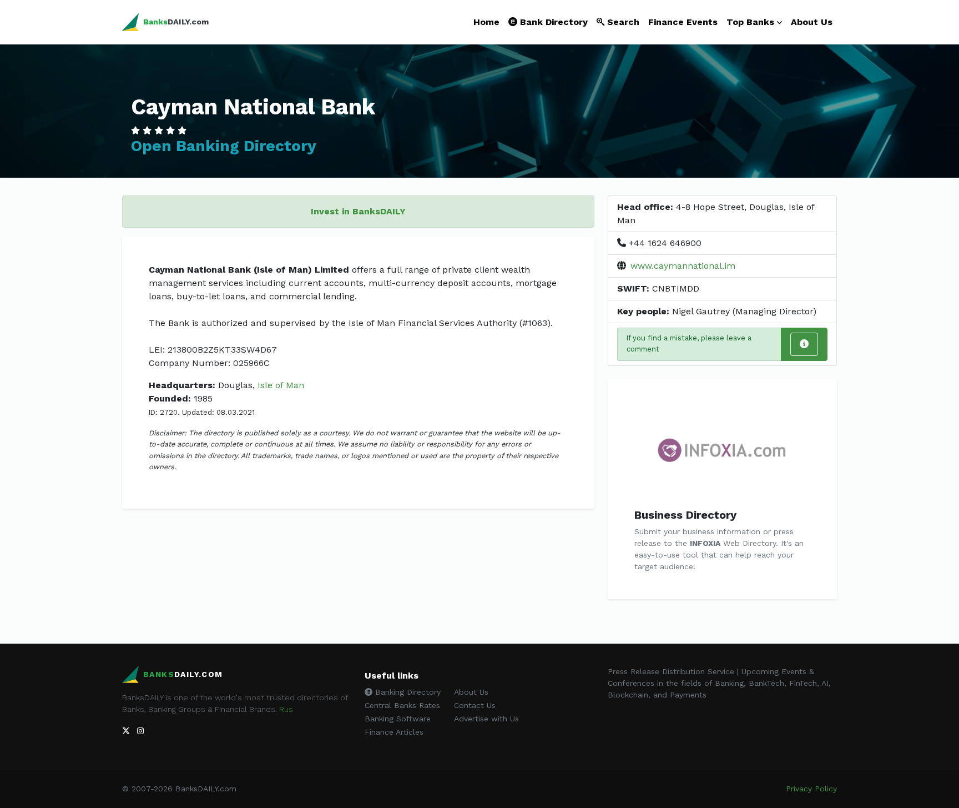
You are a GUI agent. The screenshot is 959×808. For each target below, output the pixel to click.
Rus (286, 709)
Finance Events (683, 22)
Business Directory (685, 514)
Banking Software (398, 718)
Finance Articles (394, 731)
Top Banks (750, 22)
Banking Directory (406, 691)
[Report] (804, 344)
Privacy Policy (811, 788)
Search (621, 22)
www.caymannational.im (682, 265)
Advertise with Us (486, 718)
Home (486, 22)
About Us (811, 22)
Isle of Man (281, 385)
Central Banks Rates (402, 705)
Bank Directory (552, 22)
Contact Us (475, 705)
